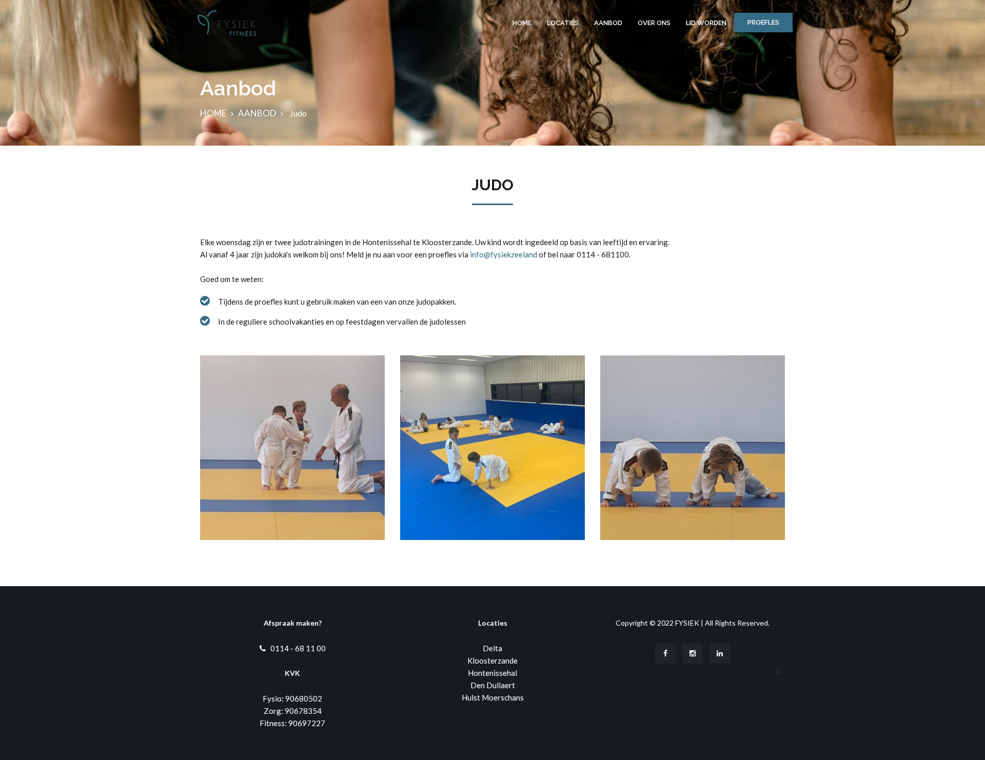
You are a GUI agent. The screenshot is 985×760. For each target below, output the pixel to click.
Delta (492, 648)
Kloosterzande (492, 660)
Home (522, 23)
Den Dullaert (492, 685)
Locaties (563, 23)
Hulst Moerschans (493, 697)
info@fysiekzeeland (503, 254)
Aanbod (608, 23)
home (213, 113)
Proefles (763, 22)
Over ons (654, 23)
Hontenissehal (492, 672)
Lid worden (706, 23)
